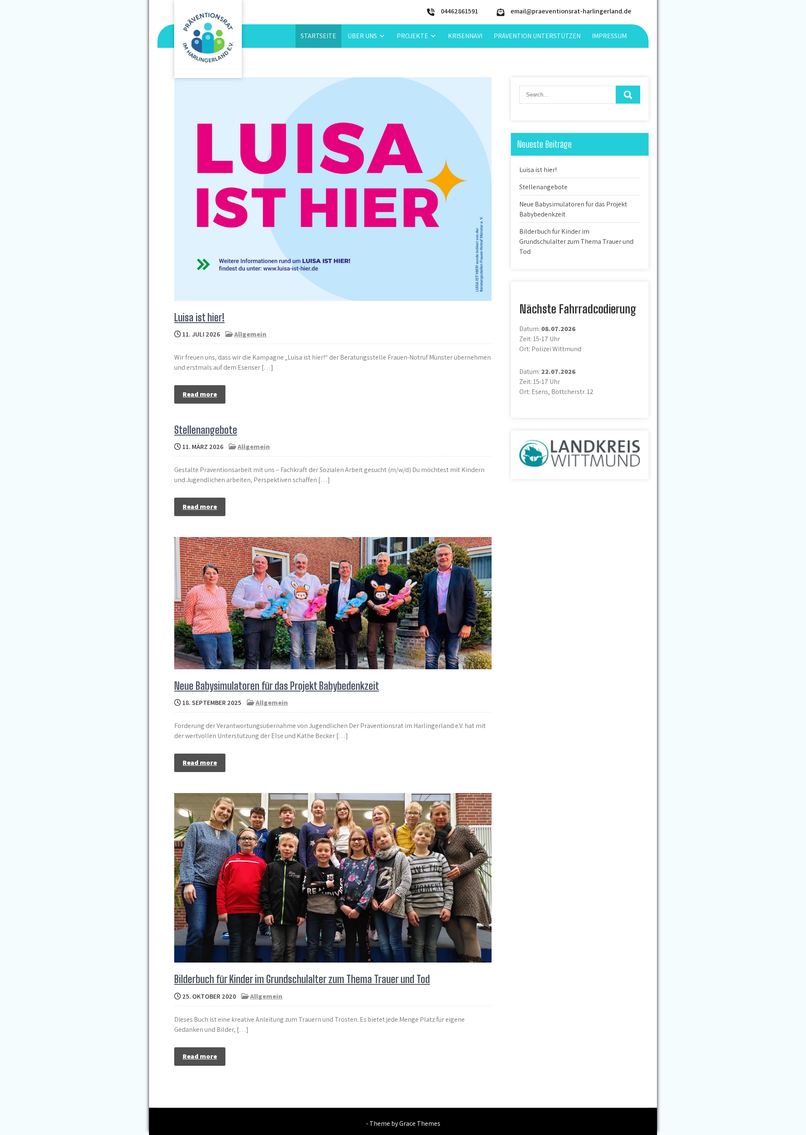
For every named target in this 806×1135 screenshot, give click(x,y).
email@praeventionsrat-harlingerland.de (570, 11)
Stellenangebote (205, 430)
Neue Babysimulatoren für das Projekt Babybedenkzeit (276, 686)
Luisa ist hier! (199, 317)
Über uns (362, 35)
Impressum (609, 35)
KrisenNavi (465, 35)
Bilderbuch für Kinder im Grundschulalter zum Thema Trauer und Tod (302, 979)
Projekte (412, 35)
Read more (200, 394)
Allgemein (250, 334)
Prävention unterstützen (537, 35)
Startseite (318, 35)
